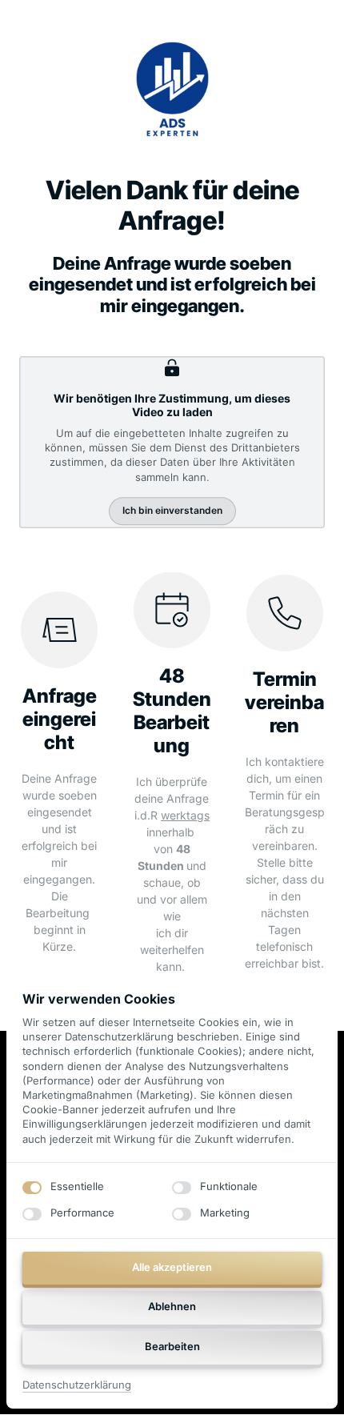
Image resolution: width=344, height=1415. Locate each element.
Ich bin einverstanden (172, 510)
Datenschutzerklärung (76, 1385)
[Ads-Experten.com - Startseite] (172, 89)
